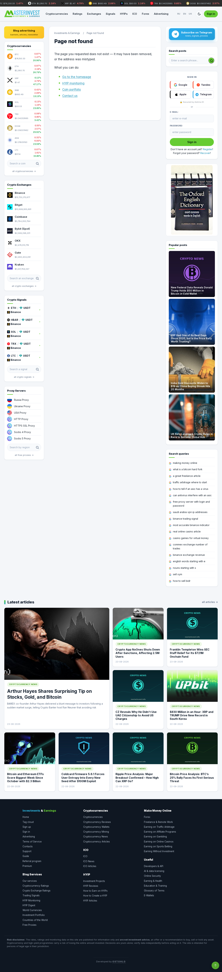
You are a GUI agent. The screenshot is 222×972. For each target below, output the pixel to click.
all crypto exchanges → (24, 286)
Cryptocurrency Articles (96, 841)
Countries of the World (35, 920)
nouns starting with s (184, 567)
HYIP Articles (90, 900)
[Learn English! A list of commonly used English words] (191, 200)
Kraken (19, 264)
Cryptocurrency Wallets (96, 826)
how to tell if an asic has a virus (190, 488)
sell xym (177, 574)
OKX (17, 240)
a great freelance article (186, 475)
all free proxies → (24, 455)
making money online (185, 462)
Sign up (27, 826)
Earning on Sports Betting (158, 846)
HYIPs (123, 13)
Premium (27, 866)
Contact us (70, 96)
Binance (20, 193)
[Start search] (211, 60)
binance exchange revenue (189, 554)
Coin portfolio (71, 89)
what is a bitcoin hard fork (187, 469)
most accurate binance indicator (191, 525)
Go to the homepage (76, 77)
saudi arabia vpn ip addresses (190, 512)
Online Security (152, 875)
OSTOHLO (119, 961)
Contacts (28, 846)
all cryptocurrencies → (24, 171)
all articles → (210, 601)
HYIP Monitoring (31, 900)
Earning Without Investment (159, 851)
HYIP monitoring (73, 83)
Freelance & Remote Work (158, 822)
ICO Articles (89, 866)
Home (26, 817)
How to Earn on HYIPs (95, 890)
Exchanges (94, 13)
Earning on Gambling (155, 836)
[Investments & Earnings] (22, 14)
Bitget (18, 204)
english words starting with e (189, 561)
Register (207, 149)
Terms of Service (32, 841)
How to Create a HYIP (95, 895)
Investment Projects (94, 881)
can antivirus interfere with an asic (192, 495)
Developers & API (153, 866)
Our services (30, 881)
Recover (205, 153)
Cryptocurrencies (57, 13)
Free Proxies (29, 925)
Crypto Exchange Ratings (36, 890)
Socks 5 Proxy (22, 438)
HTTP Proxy (21, 419)
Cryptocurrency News (95, 836)
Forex (145, 13)
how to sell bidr (181, 580)
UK (190, 13)
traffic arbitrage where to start (190, 482)
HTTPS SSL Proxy (24, 425)
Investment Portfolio (34, 915)
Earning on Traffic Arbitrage (159, 826)
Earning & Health (153, 881)
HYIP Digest (29, 905)
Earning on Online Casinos (158, 841)
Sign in (211, 13)
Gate (18, 252)
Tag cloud (28, 822)
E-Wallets (149, 895)
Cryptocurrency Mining (96, 831)
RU (178, 13)
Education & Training (155, 885)
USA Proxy (20, 412)
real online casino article (187, 531)
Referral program (32, 861)
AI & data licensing (154, 871)
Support (27, 851)
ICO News (88, 861)
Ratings (77, 13)
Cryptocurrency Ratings (36, 885)
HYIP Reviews (90, 886)
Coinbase (21, 216)
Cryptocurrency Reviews (97, 822)
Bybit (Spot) (22, 228)
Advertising (161, 13)
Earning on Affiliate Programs (160, 831)
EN (184, 13)
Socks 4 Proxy (22, 432)
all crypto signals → (24, 377)
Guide (26, 856)
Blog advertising (24, 32)
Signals (110, 13)
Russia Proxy (21, 399)
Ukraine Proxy (22, 406)
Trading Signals (31, 895)
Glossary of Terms (154, 890)
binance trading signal (185, 518)
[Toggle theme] (199, 13)
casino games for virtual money (191, 538)
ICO (134, 13)
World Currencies (32, 910)
